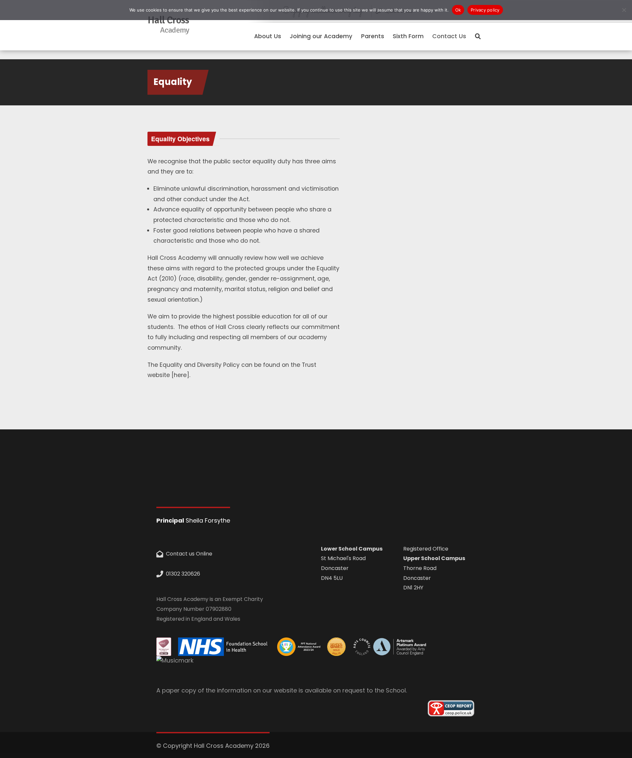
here (180, 375)
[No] (623, 10)
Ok (458, 10)
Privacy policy (485, 10)
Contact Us (449, 36)
